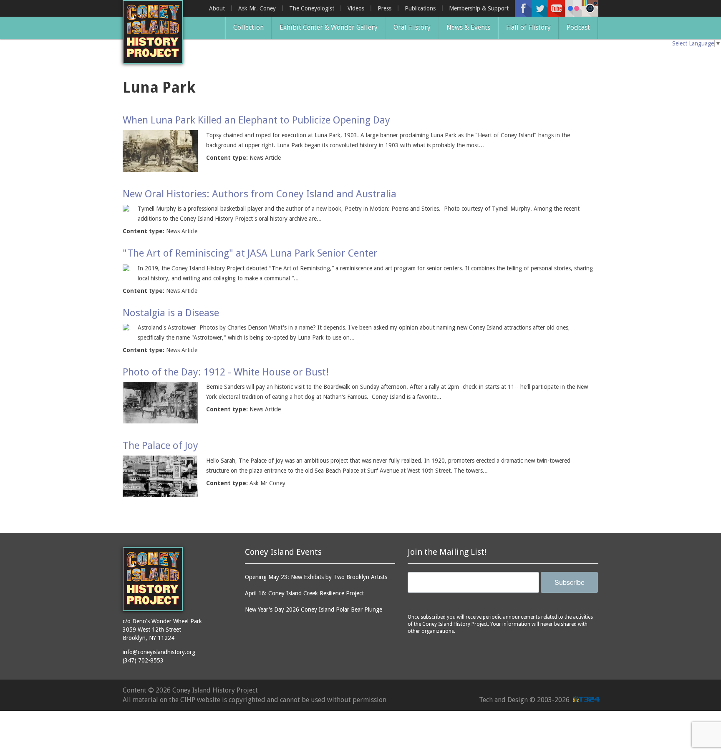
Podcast (578, 27)
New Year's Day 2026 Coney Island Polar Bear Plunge (313, 609)
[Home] (153, 32)
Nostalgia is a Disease (171, 313)
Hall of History (528, 27)
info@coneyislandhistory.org (159, 652)
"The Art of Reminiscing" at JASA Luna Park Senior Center (250, 253)
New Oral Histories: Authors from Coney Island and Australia (259, 194)
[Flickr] (573, 8)
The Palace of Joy (160, 445)
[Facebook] (523, 8)
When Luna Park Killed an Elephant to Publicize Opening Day (256, 120)
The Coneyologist (311, 8)
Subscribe (570, 582)
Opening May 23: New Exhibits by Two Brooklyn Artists (316, 577)
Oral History (412, 27)
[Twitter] (540, 8)
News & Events (468, 27)
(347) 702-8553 (143, 660)
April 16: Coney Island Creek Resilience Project (304, 593)
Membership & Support (479, 8)
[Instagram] (590, 8)
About (217, 8)
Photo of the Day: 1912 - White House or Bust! (226, 372)
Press (384, 8)
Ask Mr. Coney (257, 8)
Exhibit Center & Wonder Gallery (329, 27)
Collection (248, 27)
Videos (356, 8)
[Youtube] (556, 8)
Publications (420, 8)
